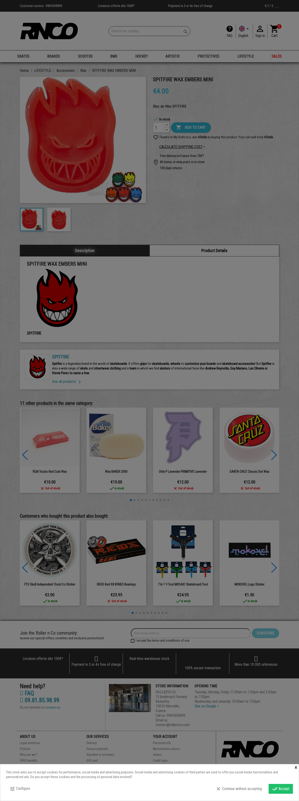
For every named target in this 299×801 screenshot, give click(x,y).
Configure (20, 789)
